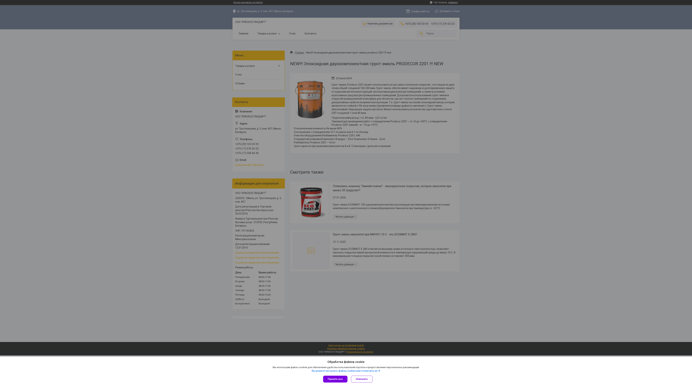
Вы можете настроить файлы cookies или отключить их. (345, 370)
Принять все (335, 379)
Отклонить (362, 379)
